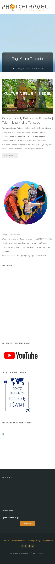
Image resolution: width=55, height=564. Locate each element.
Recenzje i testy (34, 541)
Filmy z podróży (18, 541)
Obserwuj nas (27, 524)
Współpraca (47, 541)
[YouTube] (25, 546)
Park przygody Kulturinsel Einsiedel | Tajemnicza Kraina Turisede (27, 120)
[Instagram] (29, 546)
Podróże (6, 541)
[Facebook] (22, 546)
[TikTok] (33, 546)
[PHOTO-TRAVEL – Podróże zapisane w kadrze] (25, 7)
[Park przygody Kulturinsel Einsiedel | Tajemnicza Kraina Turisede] (27, 96)
